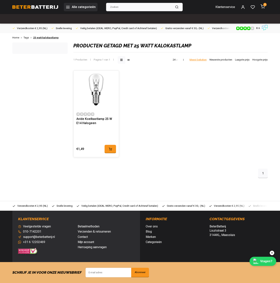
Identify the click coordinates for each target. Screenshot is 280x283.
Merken (151, 237)
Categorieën (154, 242)
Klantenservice (225, 7)
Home (15, 38)
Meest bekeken (198, 60)
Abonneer (140, 272)
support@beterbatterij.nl (39, 237)
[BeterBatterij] (35, 7)
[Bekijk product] (110, 149)
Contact (83, 237)
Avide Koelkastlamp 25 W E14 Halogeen (94, 121)
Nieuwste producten (221, 60)
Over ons (152, 226)
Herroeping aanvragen (92, 247)
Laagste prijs (242, 60)
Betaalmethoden (88, 226)
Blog (149, 232)
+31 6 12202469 (34, 242)
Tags (26, 38)
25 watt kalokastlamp (46, 38)
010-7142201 (32, 232)
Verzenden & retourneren (94, 232)
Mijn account (86, 242)
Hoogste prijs (260, 60)
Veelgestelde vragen (37, 226)
